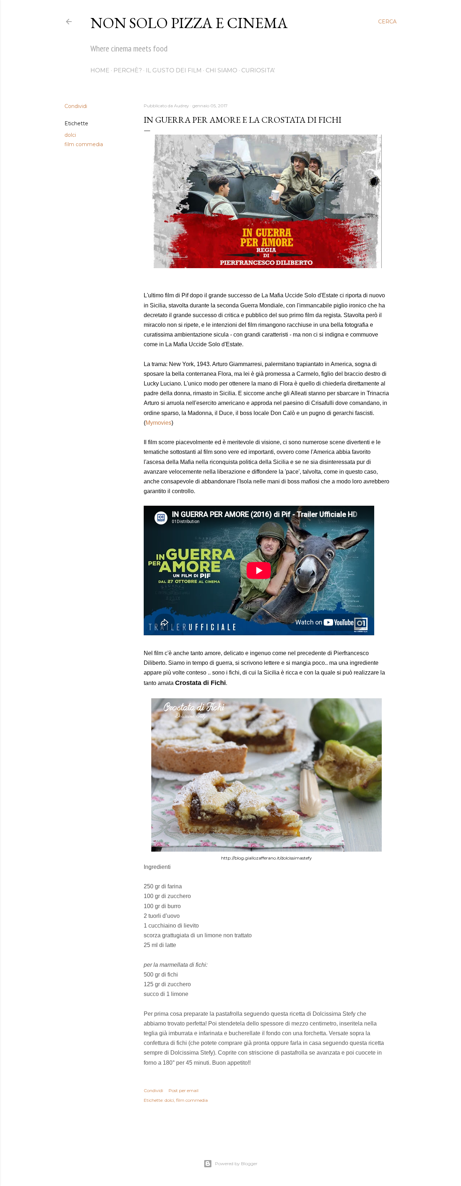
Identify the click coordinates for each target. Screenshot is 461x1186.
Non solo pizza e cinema (189, 23)
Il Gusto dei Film (174, 70)
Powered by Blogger (236, 1163)
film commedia (83, 144)
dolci (70, 135)
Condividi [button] (75, 106)
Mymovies (158, 423)
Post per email (183, 1090)
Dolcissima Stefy (334, 1014)
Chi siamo (221, 70)
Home (99, 70)
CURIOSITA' (258, 70)
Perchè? (127, 70)
